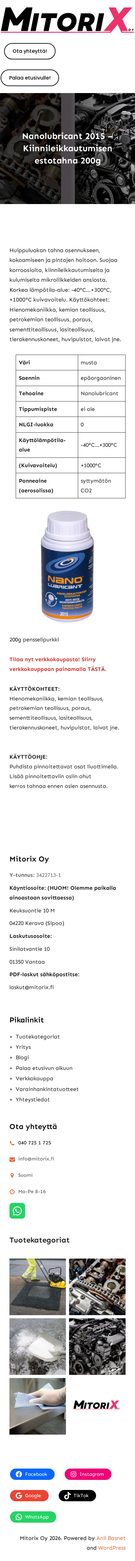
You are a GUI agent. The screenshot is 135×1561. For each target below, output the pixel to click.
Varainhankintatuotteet (47, 1089)
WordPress (112, 1547)
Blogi (22, 1057)
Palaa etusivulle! (30, 77)
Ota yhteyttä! (30, 51)
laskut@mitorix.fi (31, 987)
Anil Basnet (111, 1538)
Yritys (23, 1046)
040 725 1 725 (34, 1143)
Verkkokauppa (34, 1078)
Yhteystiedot (33, 1099)
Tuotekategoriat (38, 1036)
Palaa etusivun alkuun (44, 1068)
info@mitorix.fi (36, 1159)
